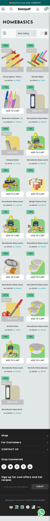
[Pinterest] (23, 466)
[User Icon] (37, 9)
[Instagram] (16, 466)
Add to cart (12, 111)
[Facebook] (3, 466)
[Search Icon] (14, 9)
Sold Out (12, 69)
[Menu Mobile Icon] (3, 9)
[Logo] (24, 9)
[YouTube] (30, 466)
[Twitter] (10, 466)
